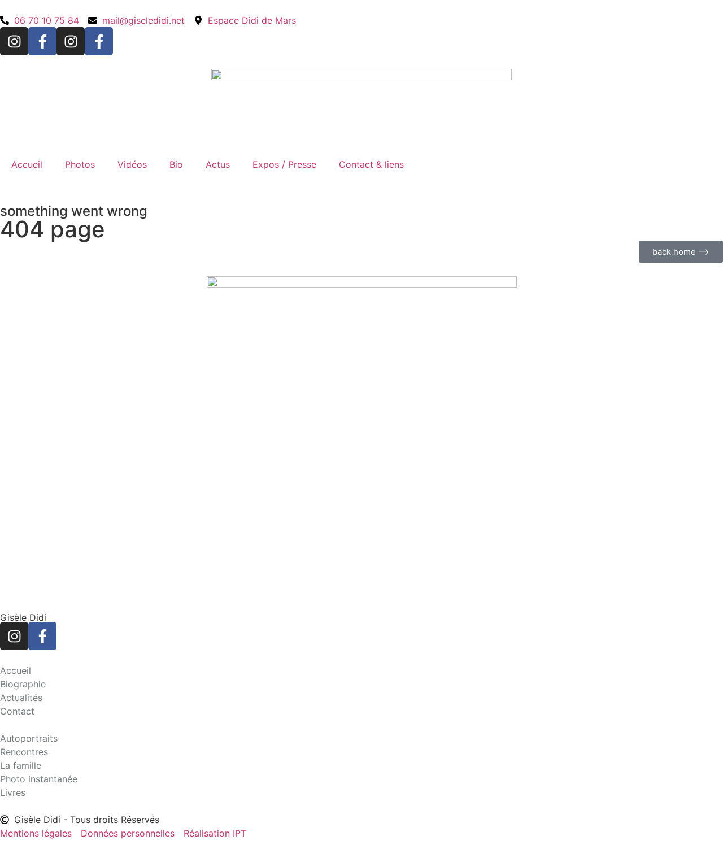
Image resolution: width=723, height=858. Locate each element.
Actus (218, 164)
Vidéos (132, 164)
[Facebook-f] (42, 41)
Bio (176, 164)
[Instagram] (14, 41)
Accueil (26, 164)
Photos (80, 164)
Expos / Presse (284, 164)
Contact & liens (371, 164)
